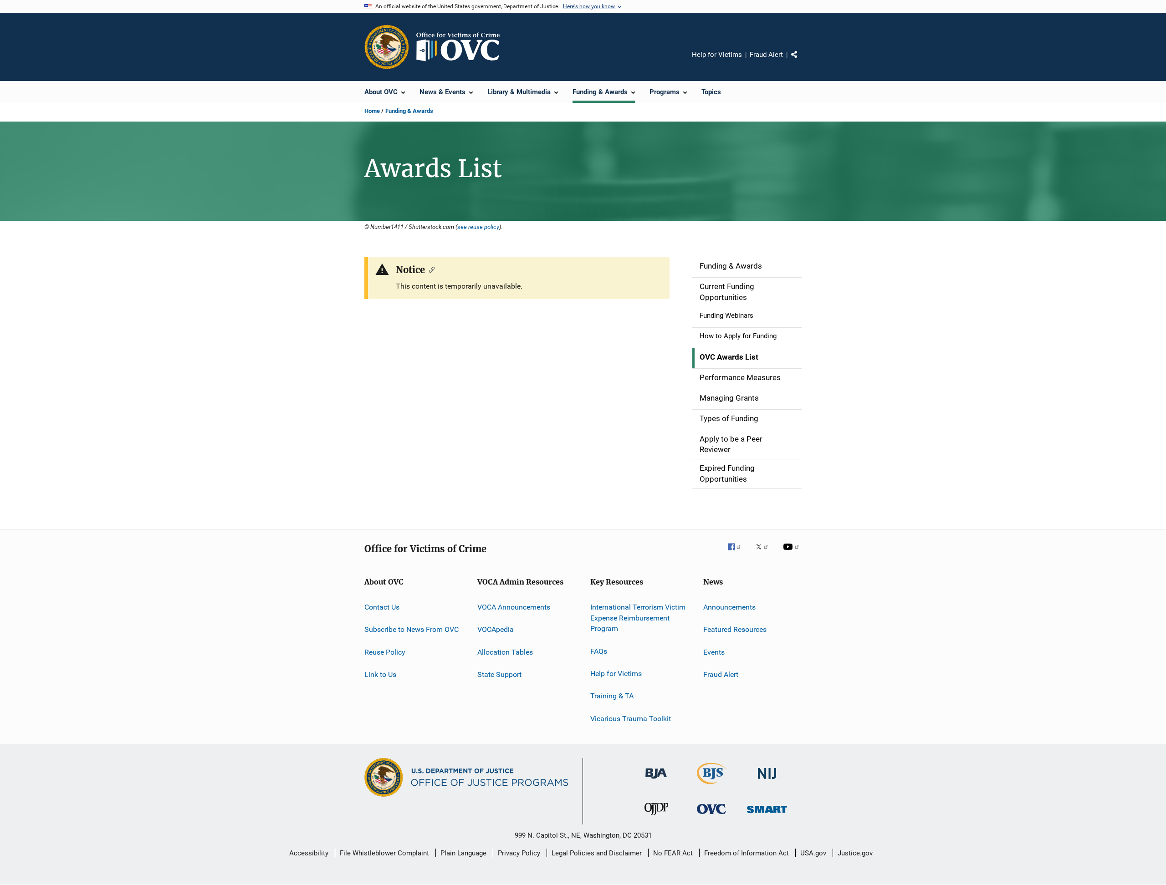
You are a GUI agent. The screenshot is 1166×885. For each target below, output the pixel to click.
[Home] (461, 46)
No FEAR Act (673, 853)
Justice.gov (855, 853)
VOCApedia (495, 629)
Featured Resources (735, 629)
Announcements (729, 607)
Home (372, 110)
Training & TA (612, 696)
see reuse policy (478, 227)
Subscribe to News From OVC (411, 629)
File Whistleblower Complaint (384, 853)
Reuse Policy (384, 651)
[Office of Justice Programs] (386, 47)
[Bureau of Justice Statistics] (711, 785)
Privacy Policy (519, 853)
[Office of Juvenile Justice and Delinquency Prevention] (656, 816)
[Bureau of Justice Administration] (656, 780)
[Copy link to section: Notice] (430, 269)
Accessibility (308, 853)
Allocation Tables (505, 651)
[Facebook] (738, 553)
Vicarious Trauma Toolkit (630, 718)
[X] (765, 553)
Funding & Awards (409, 110)
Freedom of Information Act (746, 853)
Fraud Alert (766, 55)
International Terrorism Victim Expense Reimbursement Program (637, 618)
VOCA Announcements (513, 607)
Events (714, 651)
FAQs (598, 650)
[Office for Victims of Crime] (711, 815)
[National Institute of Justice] (767, 780)
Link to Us (380, 674)
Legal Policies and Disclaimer (597, 853)
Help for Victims (717, 55)
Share (801, 61)
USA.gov (813, 853)
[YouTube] (792, 553)
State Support (499, 674)
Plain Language (463, 853)
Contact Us (381, 607)
